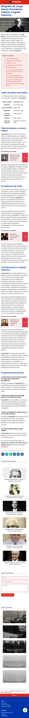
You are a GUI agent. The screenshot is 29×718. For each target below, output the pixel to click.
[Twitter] (6, 454)
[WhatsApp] (10, 454)
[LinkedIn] (14, 454)
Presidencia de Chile (11, 63)
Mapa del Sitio (4, 715)
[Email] (22, 454)
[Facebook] (3, 454)
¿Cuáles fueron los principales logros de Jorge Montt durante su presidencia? (14, 71)
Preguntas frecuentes (11, 67)
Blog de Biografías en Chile (7, 712)
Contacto (3, 714)
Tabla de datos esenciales (12, 58)
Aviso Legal (3, 703)
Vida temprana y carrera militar (13, 60)
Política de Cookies (5, 704)
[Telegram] (18, 454)
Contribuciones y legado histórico (14, 65)
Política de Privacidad (6, 706)
